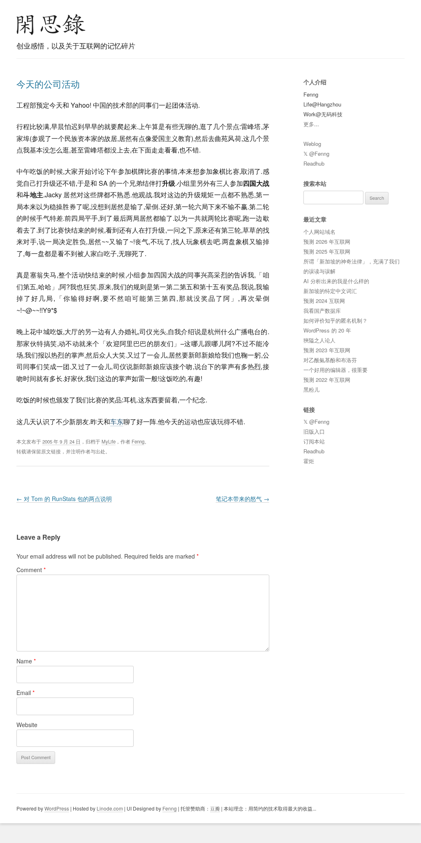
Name (26, 661)
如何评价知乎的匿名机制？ (335, 320)
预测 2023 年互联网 (326, 350)
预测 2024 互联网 (324, 301)
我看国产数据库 (322, 310)
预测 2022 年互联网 (326, 379)
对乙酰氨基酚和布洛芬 (330, 360)
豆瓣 (215, 808)
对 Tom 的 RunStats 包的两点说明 (64, 498)
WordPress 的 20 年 (327, 330)
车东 (116, 421)
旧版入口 (314, 431)
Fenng (138, 441)
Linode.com (110, 808)
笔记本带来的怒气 (242, 498)
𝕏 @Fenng (316, 153)
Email (25, 692)
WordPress (56, 808)
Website (26, 725)
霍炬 (308, 461)
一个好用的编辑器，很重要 (335, 370)
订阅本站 (314, 441)
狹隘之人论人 (319, 340)
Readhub (313, 163)
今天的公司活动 (48, 83)
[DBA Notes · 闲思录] (51, 24)
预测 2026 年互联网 (326, 241)
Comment (31, 570)
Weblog (312, 144)
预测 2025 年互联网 (326, 251)
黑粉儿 (311, 389)
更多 (308, 124)
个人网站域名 (319, 232)
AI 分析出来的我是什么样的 (336, 281)
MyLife (109, 441)
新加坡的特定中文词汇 (330, 291)
